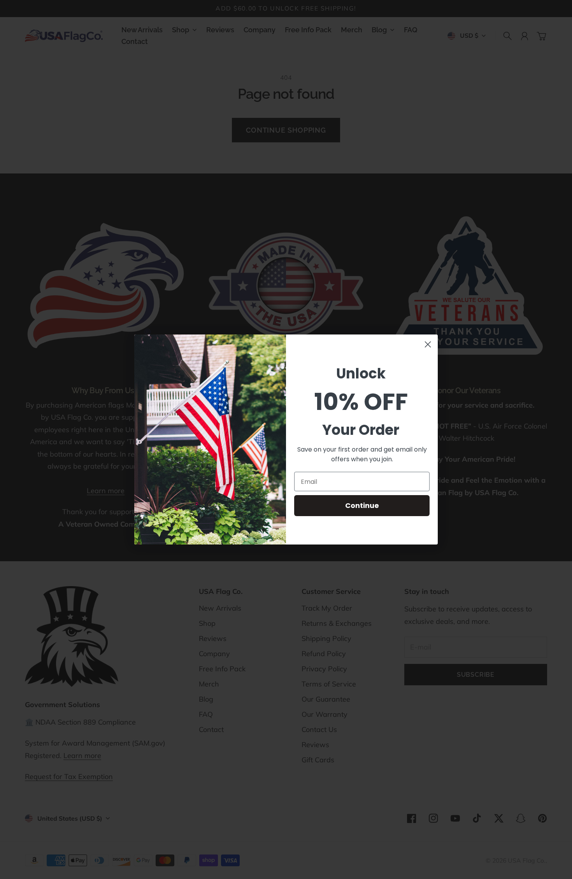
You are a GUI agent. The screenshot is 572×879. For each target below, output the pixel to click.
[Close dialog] (428, 344)
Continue (362, 505)
